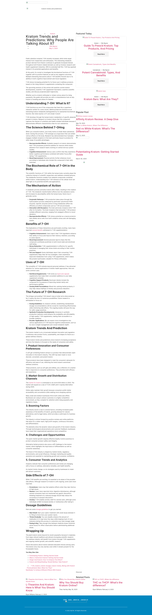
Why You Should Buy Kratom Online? (71, 584)
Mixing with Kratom (68, 566)
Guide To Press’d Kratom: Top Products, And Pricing (101, 47)
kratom (37, 566)
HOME (65, 600)
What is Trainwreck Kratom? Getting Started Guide (46, 558)
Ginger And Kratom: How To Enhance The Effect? (45, 560)
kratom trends (56, 566)
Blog (70, 600)
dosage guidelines (42, 509)
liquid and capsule (63, 274)
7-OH (32, 566)
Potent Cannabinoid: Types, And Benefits (101, 74)
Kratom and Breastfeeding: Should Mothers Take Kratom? (48, 562)
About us (76, 600)
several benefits (37, 230)
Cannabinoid (96, 70)
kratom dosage (46, 566)
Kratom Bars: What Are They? (101, 99)
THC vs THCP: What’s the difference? (107, 584)
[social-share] (51, 52)
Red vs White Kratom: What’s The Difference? (95, 130)
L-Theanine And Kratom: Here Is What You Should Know (40, 587)
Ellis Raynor (104, 43)
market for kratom (35, 383)
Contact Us (84, 600)
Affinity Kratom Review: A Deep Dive (97, 119)
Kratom (52, 34)
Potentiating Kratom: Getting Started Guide (43, 555)
